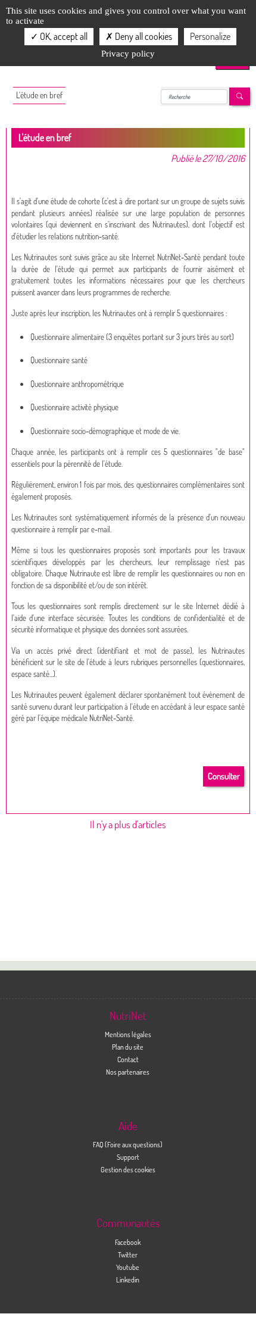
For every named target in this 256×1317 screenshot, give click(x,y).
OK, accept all (63, 36)
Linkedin (127, 1279)
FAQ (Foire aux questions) (128, 1144)
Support (128, 1157)
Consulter (224, 776)
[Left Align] (239, 97)
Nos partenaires (127, 1071)
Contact (128, 1059)
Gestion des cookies (128, 1169)
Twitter (128, 1254)
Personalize (210, 36)
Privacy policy (128, 53)
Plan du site (127, 1046)
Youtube (127, 1267)
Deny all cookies (142, 36)
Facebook (128, 1242)
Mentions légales (128, 1034)
